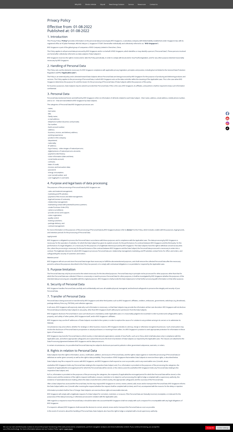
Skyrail (102, 4)
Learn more (68, 429)
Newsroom (142, 4)
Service (131, 4)
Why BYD (78, 4)
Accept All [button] (210, 428)
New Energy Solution (116, 4)
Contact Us (154, 4)
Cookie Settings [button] (223, 428)
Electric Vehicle (90, 4)
